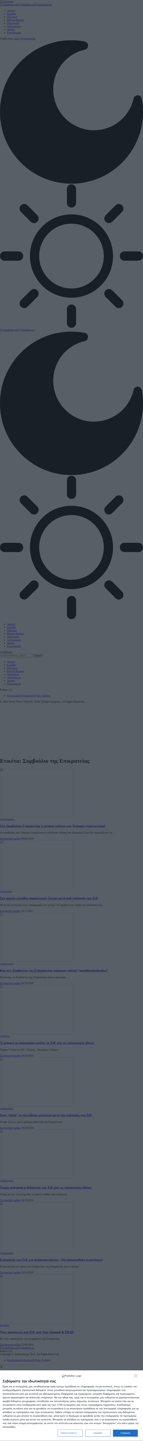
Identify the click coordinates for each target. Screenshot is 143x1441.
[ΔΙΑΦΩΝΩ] (137, 1377)
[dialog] (71, 1406)
